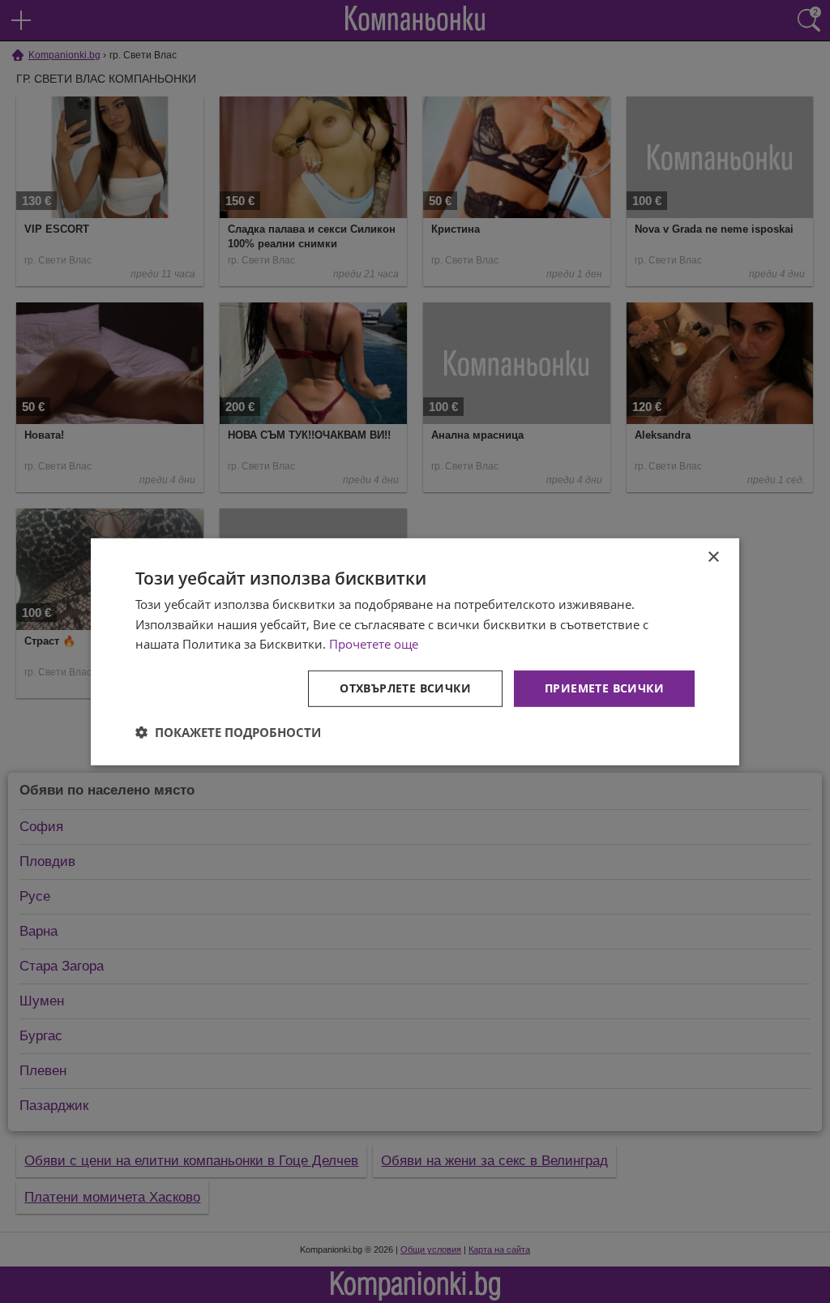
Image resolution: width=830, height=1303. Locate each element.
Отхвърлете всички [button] (405, 688)
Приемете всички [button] (604, 688)
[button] (228, 732)
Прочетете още (373, 644)
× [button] (713, 557)
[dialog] (415, 651)
